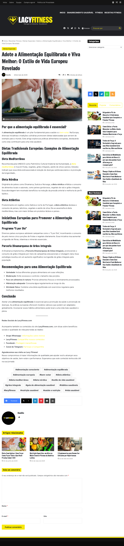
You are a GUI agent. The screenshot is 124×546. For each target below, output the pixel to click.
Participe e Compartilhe (33, 347)
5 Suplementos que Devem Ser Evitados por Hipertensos (69, 454)
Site (45, 516)
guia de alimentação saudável (41, 385)
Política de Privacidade (45, 2)
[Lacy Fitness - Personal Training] (30, 20)
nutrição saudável (30, 390)
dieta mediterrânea (19, 380)
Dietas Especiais (29, 41)
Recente (92, 105)
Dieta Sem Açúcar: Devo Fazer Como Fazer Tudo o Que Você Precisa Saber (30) (12, 455)
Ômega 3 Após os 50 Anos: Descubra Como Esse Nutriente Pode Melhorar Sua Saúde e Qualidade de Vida (112, 176)
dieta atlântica (63, 375)
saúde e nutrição (52, 390)
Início (5, 2)
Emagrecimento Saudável (80, 12)
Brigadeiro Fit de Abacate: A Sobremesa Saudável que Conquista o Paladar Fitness (112, 116)
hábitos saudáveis (69, 385)
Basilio (8, 75)
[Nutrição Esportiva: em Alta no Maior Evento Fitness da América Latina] (42, 444)
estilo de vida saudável (63, 380)
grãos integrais (14, 385)
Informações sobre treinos (33, 336)
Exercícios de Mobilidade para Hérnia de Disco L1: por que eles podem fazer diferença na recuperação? (112, 160)
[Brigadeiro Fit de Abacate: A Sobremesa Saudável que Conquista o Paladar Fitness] (94, 115)
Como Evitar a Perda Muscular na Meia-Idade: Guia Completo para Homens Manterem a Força (112, 130)
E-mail (5, 516)
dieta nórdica (40, 380)
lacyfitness (10, 390)
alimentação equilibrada (56, 369)
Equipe (18, 2)
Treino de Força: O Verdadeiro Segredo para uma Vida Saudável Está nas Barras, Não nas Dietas (112, 145)
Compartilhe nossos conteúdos (31, 339)
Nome (5, 506)
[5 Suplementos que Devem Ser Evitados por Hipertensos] (70, 444)
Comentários (114, 105)
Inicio (62, 12)
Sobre (11, 2)
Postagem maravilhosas (26, 343)
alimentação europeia (24, 375)
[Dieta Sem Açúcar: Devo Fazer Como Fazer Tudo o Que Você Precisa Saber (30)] (14, 444)
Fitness (99, 12)
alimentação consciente (28, 369)
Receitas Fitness (113, 12)
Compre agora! (29, 2)
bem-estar (64, 132)
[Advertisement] (105, 70)
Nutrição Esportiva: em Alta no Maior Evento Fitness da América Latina (42, 455)
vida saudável (72, 390)
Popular (103, 105)
